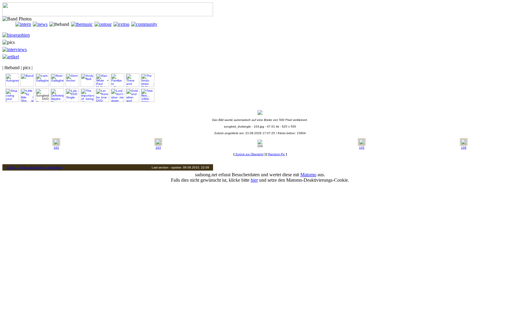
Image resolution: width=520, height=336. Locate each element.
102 (56, 147)
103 (158, 147)
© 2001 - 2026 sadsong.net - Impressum (34, 167)
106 (463, 147)
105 (361, 147)
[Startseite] (9, 24)
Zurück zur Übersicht (249, 154)
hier (254, 180)
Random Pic (276, 154)
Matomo (308, 174)
